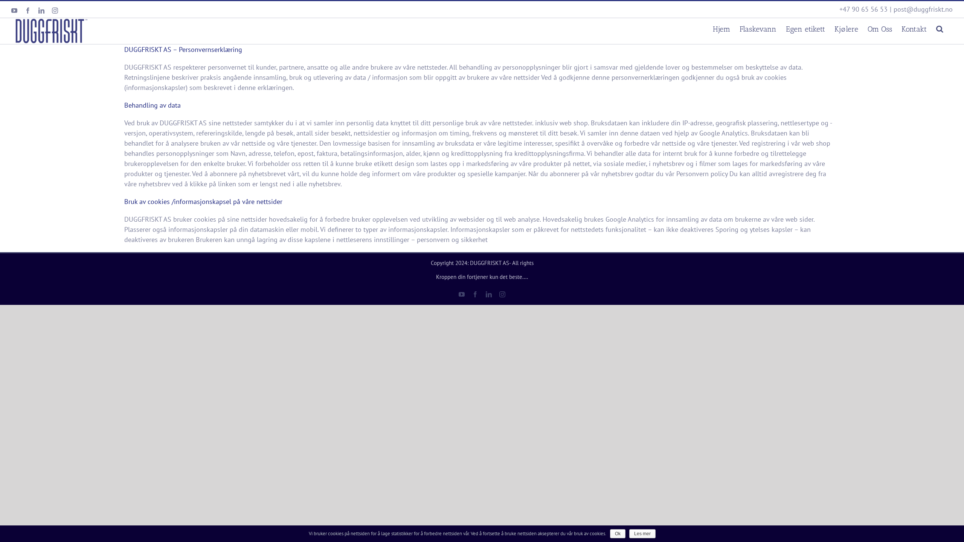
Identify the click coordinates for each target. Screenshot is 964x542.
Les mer (642, 533)
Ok (618, 533)
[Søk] (939, 28)
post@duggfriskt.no (923, 9)
